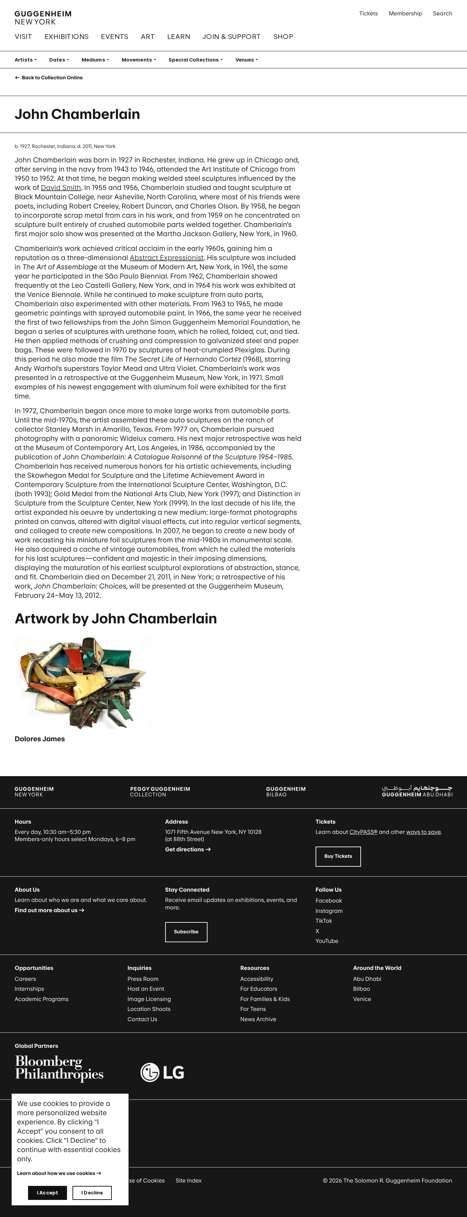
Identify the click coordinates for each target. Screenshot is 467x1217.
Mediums (98, 60)
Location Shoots (149, 1008)
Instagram (329, 910)
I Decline (92, 1192)
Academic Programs (41, 999)
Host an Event (146, 988)
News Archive (258, 1019)
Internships (29, 988)
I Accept (47, 1192)
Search (442, 13)
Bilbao (361, 988)
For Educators (258, 988)
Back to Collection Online (52, 78)
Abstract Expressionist (167, 258)
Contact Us (142, 1019)
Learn (178, 36)
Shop (283, 36)
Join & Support (231, 36)
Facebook (329, 900)
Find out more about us (46, 910)
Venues (249, 60)
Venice (362, 999)
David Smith (61, 188)
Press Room (143, 978)
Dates (61, 60)
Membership (405, 13)
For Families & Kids (265, 999)
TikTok (324, 920)
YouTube (327, 940)
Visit (23, 36)
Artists (28, 60)
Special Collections (198, 60)
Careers (25, 978)
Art (148, 36)
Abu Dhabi (367, 978)
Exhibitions (66, 36)
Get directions (184, 849)
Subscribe (186, 932)
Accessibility (256, 978)
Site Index (189, 1180)
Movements (141, 60)
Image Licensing (149, 999)
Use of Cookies (145, 1180)
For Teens (253, 1008)
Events (114, 36)
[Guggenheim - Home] (43, 18)
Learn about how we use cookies (56, 1173)
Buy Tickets (338, 856)
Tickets (368, 13)
